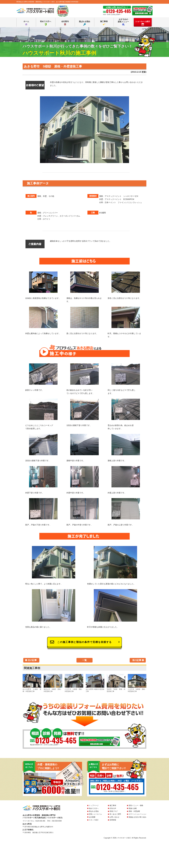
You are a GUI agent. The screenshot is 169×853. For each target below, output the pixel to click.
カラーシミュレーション (137, 814)
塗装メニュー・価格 (136, 805)
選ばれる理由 (84, 21)
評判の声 (113, 808)
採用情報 (113, 820)
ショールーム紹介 (142, 21)
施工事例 (104, 21)
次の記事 (32, 660)
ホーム (26, 21)
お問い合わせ (114, 817)
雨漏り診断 (133, 808)
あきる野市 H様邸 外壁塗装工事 (95, 690)
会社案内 (65, 21)
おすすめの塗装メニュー (123, 20)
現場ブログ (114, 811)
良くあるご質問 (115, 814)
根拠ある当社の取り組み (137, 817)
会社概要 (92, 817)
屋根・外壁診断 (134, 811)
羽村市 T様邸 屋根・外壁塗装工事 (116, 690)
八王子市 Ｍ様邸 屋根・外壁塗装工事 (137, 690)
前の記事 (136, 660)
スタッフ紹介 (94, 820)
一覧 (84, 660)
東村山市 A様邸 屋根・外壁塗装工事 (53, 690)
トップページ (94, 805)
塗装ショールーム (95, 814)
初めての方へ (45, 21)
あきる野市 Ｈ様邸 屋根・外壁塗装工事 (32, 690)
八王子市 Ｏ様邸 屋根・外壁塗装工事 (74, 690)
